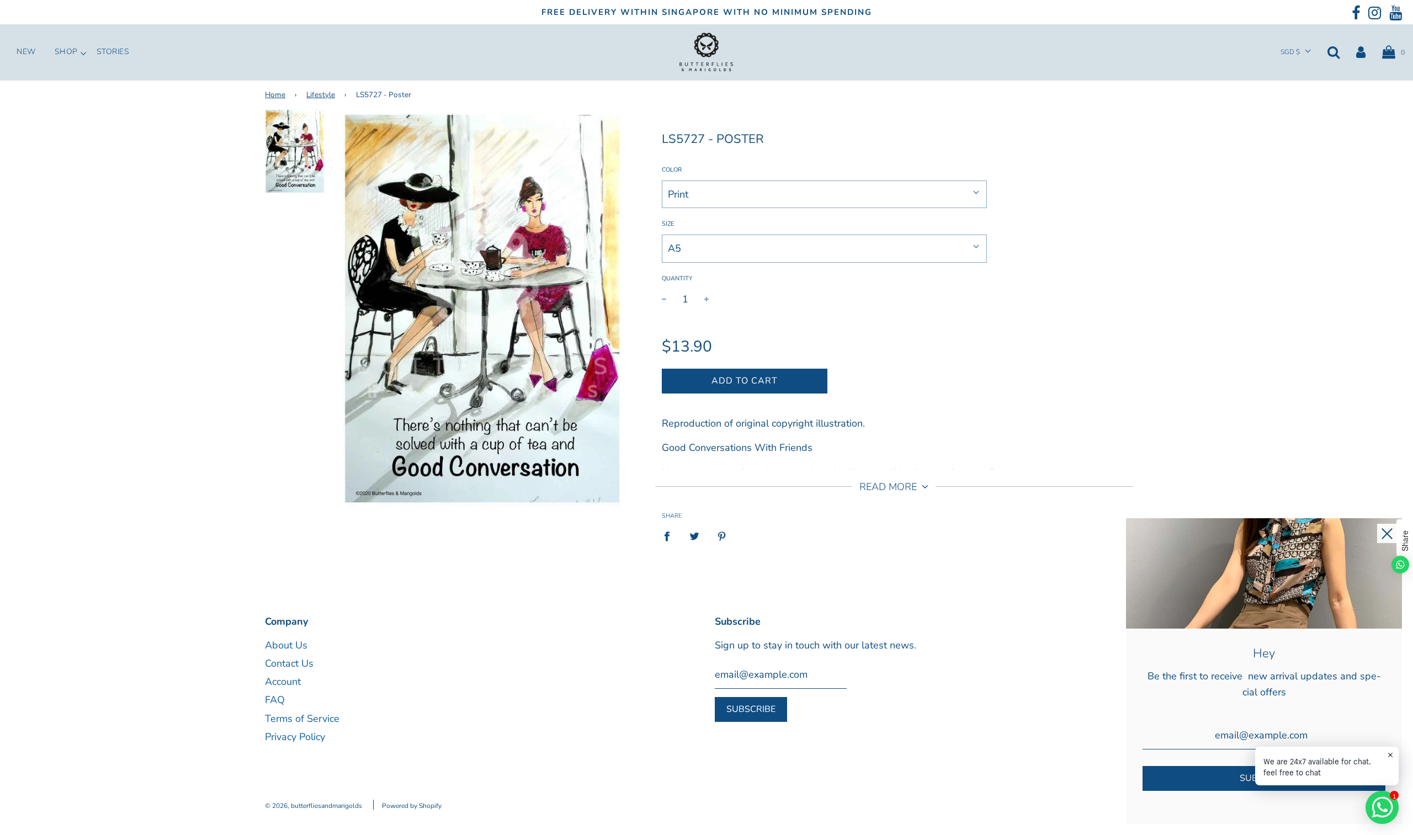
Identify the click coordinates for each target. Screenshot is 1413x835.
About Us (286, 645)
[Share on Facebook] (670, 536)
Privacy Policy (295, 736)
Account (283, 681)
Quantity (677, 278)
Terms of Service (302, 718)
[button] (1296, 52)
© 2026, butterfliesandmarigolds (313, 805)
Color (672, 170)
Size (668, 224)
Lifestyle (320, 94)
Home (275, 94)
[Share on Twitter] (694, 536)
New (26, 52)
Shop (66, 52)
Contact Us (289, 663)
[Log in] (1361, 51)
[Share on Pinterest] (722, 536)
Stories (113, 52)
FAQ (275, 699)
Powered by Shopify (412, 805)
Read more (889, 486)
